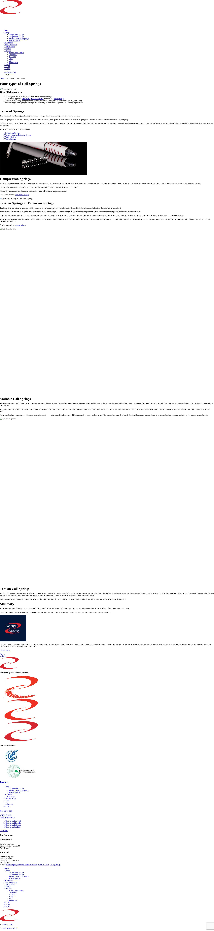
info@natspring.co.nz (7, 817)
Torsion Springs (14, 41)
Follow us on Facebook (12, 821)
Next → (3, 654)
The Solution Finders (16, 53)
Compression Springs (16, 37)
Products (7, 49)
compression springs (22, 195)
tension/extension (37, 99)
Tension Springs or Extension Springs (17, 135)
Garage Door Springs (16, 35)
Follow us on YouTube (12, 827)
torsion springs (59, 99)
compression (26, 99)
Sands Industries (10, 798)
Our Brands (13, 55)
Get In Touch (6, 811)
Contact (7, 69)
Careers (7, 65)
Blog (10, 61)
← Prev (2, 656)
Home (6, 31)
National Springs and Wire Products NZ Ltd (21, 865)
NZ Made (12, 57)
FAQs (11, 59)
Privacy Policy (55, 865)
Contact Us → (5, 650)
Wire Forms (8, 43)
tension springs (20, 225)
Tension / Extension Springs (19, 39)
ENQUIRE (4, 831)
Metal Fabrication (10, 45)
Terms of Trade (43, 865)
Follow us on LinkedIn (12, 823)
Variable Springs (10, 137)
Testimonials (13, 63)
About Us (7, 51)
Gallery (7, 67)
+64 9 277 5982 (10, 72)
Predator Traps (9, 47)
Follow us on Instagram (12, 825)
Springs (7, 33)
